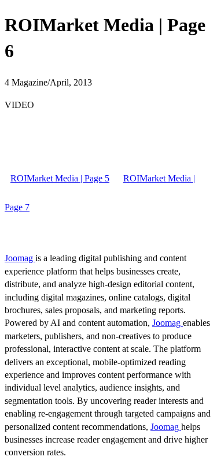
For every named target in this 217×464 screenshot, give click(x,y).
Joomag (20, 258)
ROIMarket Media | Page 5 (59, 178)
